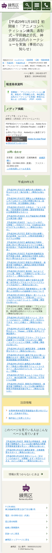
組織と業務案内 (12, 528)
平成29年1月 (20, 63)
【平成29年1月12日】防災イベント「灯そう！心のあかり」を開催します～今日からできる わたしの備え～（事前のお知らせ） (25, 458)
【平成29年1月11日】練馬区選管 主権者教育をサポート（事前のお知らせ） (25, 451)
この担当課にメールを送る (19, 169)
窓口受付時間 (11, 522)
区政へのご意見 (12, 534)
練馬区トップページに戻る (17, 540)
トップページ (19, 60)
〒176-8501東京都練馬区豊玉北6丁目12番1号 (20, 508)
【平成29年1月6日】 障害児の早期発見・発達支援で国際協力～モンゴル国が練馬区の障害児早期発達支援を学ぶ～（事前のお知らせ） (25, 443)
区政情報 (30, 60)
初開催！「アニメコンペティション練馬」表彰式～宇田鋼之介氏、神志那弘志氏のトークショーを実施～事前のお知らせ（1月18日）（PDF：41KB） (28, 95)
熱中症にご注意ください (20, 418)
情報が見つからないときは (24, 474)
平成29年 (10, 63)
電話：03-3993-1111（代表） (18, 515)
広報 (37, 60)
